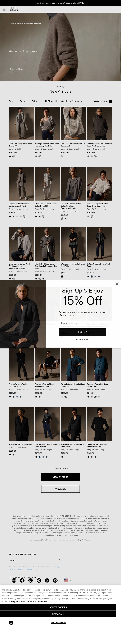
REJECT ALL (58, 614)
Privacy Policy (17, 601)
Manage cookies (58, 622)
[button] (11, 622)
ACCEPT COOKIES (58, 607)
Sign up (82, 332)
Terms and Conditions (37, 601)
